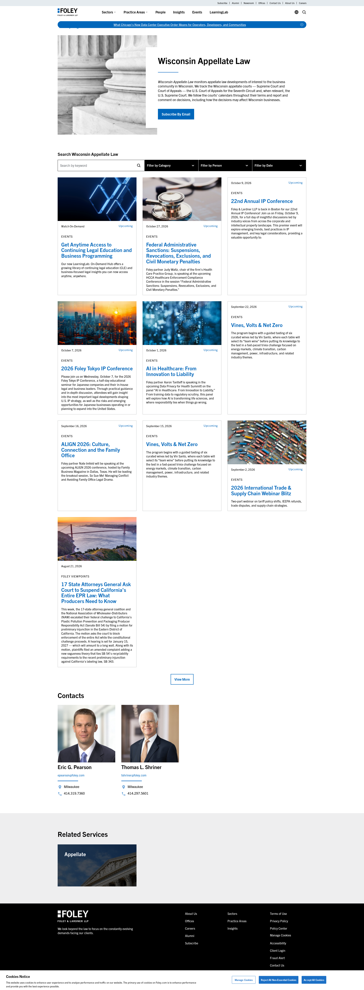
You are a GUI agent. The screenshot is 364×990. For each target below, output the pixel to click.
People (160, 12)
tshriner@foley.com (133, 775)
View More (182, 679)
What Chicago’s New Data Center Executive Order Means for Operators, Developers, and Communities (180, 25)
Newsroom (249, 3)
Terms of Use (278, 913)
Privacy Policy (279, 921)
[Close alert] (301, 24)
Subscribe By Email (176, 114)
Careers (302, 3)
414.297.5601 (138, 793)
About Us (289, 3)
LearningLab (219, 12)
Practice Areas (134, 12)
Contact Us (275, 3)
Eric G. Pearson (75, 767)
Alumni (235, 3)
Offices (261, 3)
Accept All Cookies (314, 979)
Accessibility (278, 943)
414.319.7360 (74, 793)
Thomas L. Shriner (141, 767)
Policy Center (278, 928)
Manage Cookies (244, 979)
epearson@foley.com (71, 775)
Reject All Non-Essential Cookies (278, 979)
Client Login (277, 950)
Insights (179, 12)
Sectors (107, 12)
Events (197, 12)
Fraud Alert (277, 958)
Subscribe (222, 3)
